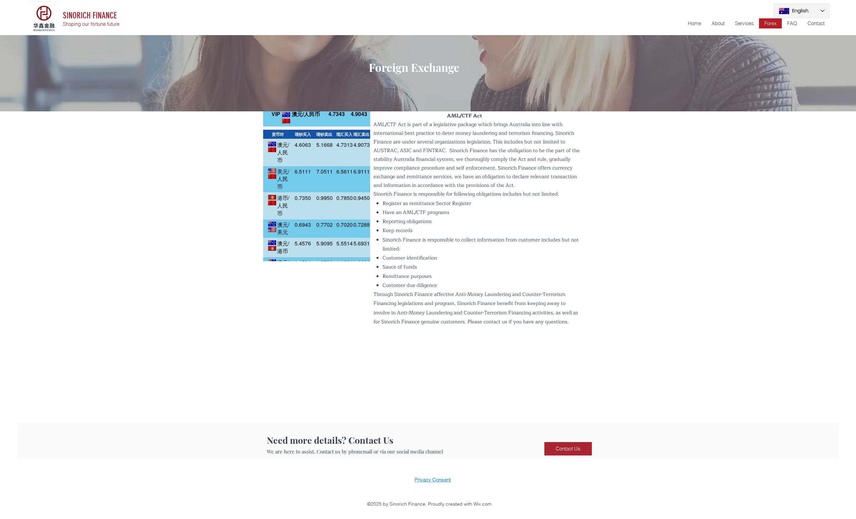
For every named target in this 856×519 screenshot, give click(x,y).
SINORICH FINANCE (90, 15)
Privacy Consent (433, 480)
